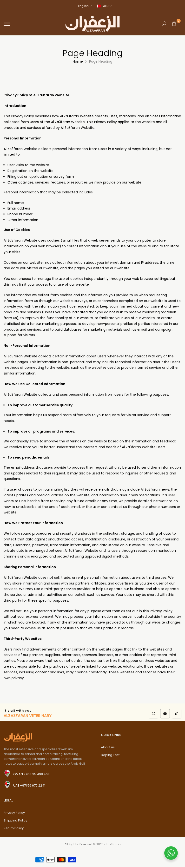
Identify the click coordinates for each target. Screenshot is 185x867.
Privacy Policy (14, 812)
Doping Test (110, 755)
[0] (174, 23)
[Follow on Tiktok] (176, 713)
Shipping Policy (15, 820)
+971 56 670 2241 (32, 785)
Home (78, 61)
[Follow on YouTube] (165, 713)
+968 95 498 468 (37, 774)
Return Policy (14, 828)
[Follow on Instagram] (153, 713)
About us (108, 747)
